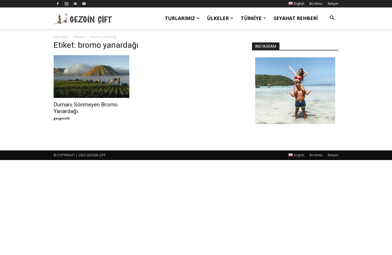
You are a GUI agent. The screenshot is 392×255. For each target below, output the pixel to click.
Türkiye (251, 18)
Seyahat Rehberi (296, 18)
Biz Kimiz (316, 3)
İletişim (333, 3)
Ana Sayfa (61, 37)
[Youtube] (84, 3)
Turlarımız (180, 18)
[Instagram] (66, 3)
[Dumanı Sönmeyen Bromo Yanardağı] (97, 76)
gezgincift (62, 118)
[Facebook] (58, 3)
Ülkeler (218, 18)
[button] (332, 18)
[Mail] (75, 3)
